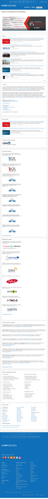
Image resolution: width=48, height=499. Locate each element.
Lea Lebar (32, 415)
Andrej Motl (19, 408)
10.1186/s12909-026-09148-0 (17, 326)
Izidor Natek (19, 409)
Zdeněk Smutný (33, 416)
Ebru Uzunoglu (33, 419)
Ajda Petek (18, 410)
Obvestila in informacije (21, 462)
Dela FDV (27, 1)
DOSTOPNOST (39, 7)
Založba (19, 1)
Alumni (3, 483)
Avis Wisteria (33, 410)
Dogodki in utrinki (19, 465)
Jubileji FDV (32, 472)
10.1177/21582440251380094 (25, 335)
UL (34, 1)
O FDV (31, 462)
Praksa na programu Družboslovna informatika (10, 427)
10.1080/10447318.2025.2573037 (22, 331)
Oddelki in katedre (5, 465)
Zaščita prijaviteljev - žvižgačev (21, 486)
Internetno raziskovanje (20, 97)
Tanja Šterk (19, 420)
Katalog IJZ (32, 468)
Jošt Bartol (4, 414)
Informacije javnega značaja (20, 480)
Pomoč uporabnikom (19, 475)
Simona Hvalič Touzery (6, 420)
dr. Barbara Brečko (10, 100)
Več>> (3, 227)
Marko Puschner (19, 416)
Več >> (44, 80)
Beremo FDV (4, 476)
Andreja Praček (19, 414)
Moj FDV (33, 7)
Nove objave (5, 119)
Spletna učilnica (27, 7)
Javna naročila (18, 477)
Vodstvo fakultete (33, 465)
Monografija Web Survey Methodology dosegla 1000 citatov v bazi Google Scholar (16, 73)
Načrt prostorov (18, 474)
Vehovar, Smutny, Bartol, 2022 (20, 88)
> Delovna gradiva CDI (6, 103)
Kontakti (41, 1)
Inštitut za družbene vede (6, 470)
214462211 (9, 357)
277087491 (29, 326)
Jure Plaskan (19, 413)
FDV (7, 1)
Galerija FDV (32, 481)
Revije (23, 1)
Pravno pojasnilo (18, 488)
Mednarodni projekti (7, 239)
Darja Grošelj (4, 419)
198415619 (9, 363)
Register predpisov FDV (34, 478)
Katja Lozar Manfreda (20, 407)
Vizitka (31, 474)
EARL (3, 475)
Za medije (17, 478)
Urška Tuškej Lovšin (34, 418)
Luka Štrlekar (19, 421)
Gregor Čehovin (5, 416)
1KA (33, 97)
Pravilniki (17, 472)
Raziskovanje (4, 469)
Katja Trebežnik (33, 407)
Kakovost (10, 1)
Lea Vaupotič (33, 408)
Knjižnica (15, 1)
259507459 (37, 335)
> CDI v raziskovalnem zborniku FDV (8, 107)
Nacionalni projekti (6, 151)
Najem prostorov (33, 480)
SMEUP (3, 478)
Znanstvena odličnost (33, 475)
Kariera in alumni (5, 480)
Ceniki (17, 471)
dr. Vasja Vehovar (14, 101)
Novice (4, 36)
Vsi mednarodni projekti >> (7, 314)
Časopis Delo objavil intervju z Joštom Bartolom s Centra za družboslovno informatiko (16, 45)
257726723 (35, 331)
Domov (2, 437)
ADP (31, 1)
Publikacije (3, 472)
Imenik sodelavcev (19, 468)
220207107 (9, 351)
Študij (3, 462)
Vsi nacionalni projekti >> (7, 235)
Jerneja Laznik (4, 421)
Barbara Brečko (5, 408)
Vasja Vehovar (4, 411)
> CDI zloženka (4, 106)
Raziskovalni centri (5, 473)
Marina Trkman (33, 417)
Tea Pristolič (19, 415)
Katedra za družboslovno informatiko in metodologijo (11, 425)
